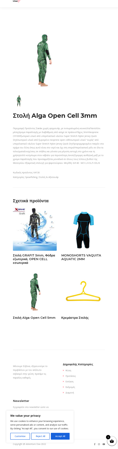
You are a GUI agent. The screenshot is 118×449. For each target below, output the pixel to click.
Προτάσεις (70, 376)
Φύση (68, 370)
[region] (40, 427)
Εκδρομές (70, 387)
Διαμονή (69, 392)
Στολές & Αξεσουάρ (49, 177)
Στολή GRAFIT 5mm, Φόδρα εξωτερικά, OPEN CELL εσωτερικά (34, 259)
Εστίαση (69, 381)
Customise (20, 436)
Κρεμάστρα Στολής (75, 318)
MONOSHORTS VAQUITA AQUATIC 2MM (81, 257)
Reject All (40, 436)
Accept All (60, 436)
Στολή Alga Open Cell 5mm (34, 318)
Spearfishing (31, 177)
